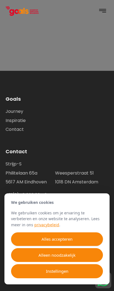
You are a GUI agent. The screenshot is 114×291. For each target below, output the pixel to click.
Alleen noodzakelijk (57, 255)
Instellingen (57, 271)
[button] (102, 11)
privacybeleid (46, 224)
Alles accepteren (57, 239)
